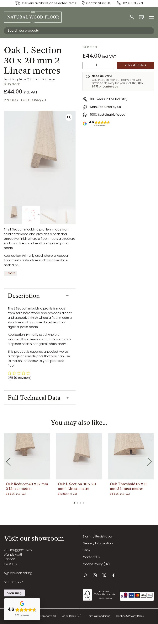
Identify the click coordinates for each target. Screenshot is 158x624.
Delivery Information (98, 543)
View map (14, 593)
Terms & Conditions (98, 616)
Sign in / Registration (98, 536)
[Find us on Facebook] (113, 575)
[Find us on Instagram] (94, 575)
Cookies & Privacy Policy (130, 616)
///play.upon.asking (18, 573)
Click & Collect (135, 65)
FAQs (86, 550)
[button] (69, 117)
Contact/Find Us (98, 3)
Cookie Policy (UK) (96, 564)
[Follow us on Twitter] (104, 575)
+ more (10, 273)
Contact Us (91, 557)
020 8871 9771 (133, 3)
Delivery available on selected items (49, 3)
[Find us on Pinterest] (85, 575)
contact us (110, 87)
